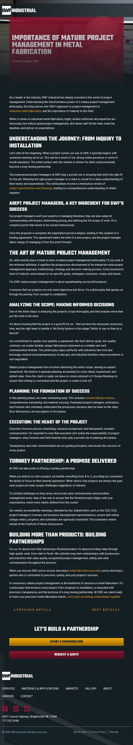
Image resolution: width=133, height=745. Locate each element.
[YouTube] (27, 708)
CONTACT (27, 696)
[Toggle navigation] (126, 10)
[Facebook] (5, 708)
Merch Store (80, 732)
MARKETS (72, 688)
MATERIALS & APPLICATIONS (40, 688)
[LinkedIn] (16, 708)
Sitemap (113, 732)
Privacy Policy (98, 732)
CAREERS (8, 696)
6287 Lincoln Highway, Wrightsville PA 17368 (29, 716)
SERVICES (8, 688)
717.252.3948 (10, 720)
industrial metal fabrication (25, 111)
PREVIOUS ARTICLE (33, 609)
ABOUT (107, 688)
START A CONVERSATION (66, 641)
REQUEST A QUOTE (66, 654)
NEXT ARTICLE (105, 609)
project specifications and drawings (30, 188)
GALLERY (90, 688)
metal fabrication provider (84, 570)
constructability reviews (99, 398)
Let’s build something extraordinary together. (94, 596)
